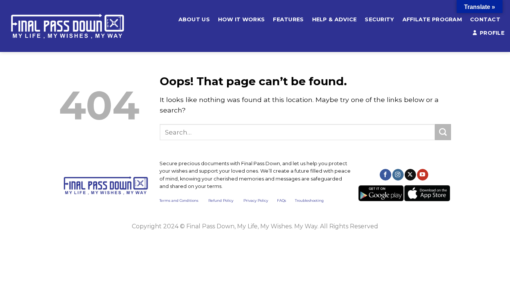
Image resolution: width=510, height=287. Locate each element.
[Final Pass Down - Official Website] (76, 26)
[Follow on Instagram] (398, 174)
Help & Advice (334, 19)
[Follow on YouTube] (422, 174)
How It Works (241, 19)
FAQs (281, 200)
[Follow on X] (410, 174)
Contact (485, 19)
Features (288, 19)
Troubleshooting (309, 200)
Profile (492, 33)
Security (379, 19)
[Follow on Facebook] (385, 174)
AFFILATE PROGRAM (432, 19)
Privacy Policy (255, 200)
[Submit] (443, 132)
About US (194, 19)
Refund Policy (220, 200)
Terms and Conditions (183, 200)
